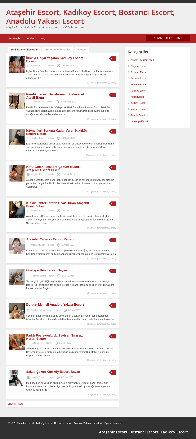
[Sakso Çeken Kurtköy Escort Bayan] (17, 385)
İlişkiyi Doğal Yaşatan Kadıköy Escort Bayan (54, 59)
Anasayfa (14, 38)
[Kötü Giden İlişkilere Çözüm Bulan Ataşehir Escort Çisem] (17, 180)
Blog (42, 38)
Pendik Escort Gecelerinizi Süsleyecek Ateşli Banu (55, 95)
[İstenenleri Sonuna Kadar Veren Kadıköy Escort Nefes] (17, 144)
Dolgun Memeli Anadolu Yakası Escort (55, 304)
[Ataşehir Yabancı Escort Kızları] (17, 253)
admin (51, 65)
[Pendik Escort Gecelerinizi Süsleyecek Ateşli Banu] (17, 108)
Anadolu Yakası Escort (41, 310)
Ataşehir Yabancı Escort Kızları (50, 239)
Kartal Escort (37, 343)
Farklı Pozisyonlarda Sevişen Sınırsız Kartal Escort (54, 337)
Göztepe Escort (38, 276)
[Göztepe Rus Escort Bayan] (17, 284)
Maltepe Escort (138, 109)
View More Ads (15, 404)
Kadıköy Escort (38, 65)
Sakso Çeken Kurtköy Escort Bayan (53, 372)
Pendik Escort (37, 102)
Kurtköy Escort (38, 377)
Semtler (30, 38)
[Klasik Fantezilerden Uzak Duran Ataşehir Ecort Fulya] (17, 217)
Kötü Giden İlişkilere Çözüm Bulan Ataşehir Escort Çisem (52, 168)
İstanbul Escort (138, 84)
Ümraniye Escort (139, 121)
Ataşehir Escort (38, 174)
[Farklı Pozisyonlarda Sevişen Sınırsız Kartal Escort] (17, 349)
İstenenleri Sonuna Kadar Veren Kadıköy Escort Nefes (56, 132)
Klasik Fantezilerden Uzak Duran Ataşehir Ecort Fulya (57, 204)
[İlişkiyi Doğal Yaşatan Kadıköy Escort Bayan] (17, 72)
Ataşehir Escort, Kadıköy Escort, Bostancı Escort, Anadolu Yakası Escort (90, 16)
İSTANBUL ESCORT (168, 38)
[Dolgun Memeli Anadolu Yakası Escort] (17, 318)
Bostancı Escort (139, 72)
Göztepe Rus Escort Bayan (46, 270)
